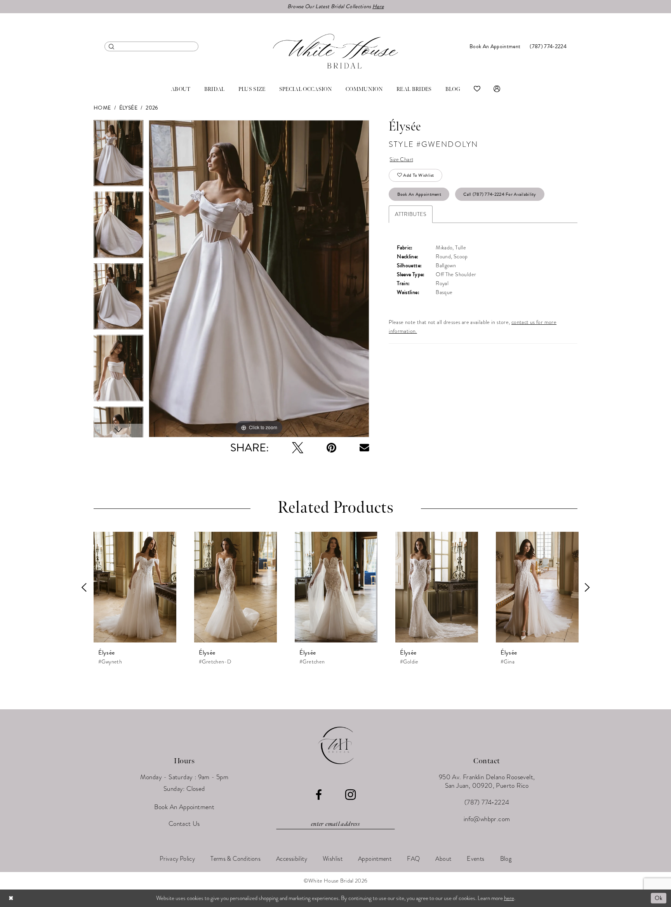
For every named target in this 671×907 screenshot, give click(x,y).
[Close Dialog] (11, 898)
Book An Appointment (419, 194)
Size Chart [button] (401, 159)
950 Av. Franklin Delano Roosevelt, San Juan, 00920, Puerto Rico (487, 781)
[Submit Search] (111, 46)
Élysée (128, 108)
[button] (497, 89)
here (509, 898)
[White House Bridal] (335, 51)
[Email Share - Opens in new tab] (364, 448)
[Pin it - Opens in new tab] (331, 447)
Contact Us (184, 823)
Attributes (410, 214)
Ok (658, 898)
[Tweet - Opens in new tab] (297, 447)
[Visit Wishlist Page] (477, 89)
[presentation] (135, 587)
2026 (152, 108)
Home (102, 108)
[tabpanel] (118, 156)
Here (378, 6)
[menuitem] (151, 46)
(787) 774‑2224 (486, 802)
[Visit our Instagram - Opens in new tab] (350, 795)
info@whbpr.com (487, 819)
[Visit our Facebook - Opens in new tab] (318, 795)
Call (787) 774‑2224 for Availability (499, 194)
